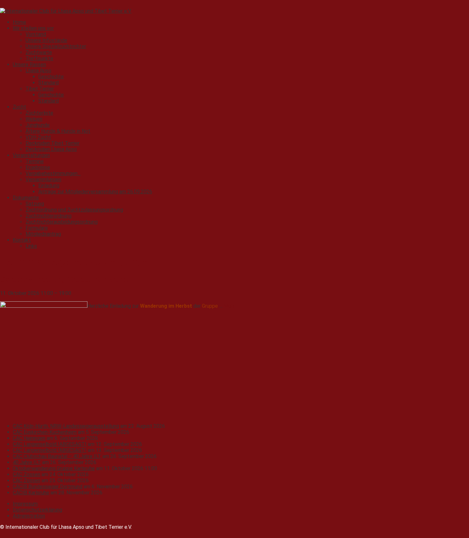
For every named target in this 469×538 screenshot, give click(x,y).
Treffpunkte (39, 58)
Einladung (48, 186)
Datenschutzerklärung (37, 510)
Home (19, 22)
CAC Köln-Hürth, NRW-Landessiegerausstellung (66, 426)
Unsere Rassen (29, 64)
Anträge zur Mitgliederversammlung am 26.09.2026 (95, 192)
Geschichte (51, 77)
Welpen (34, 119)
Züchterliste (39, 113)
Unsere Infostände (46, 40)
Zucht (19, 107)
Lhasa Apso (38, 71)
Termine (35, 161)
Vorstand (36, 34)
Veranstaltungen (31, 155)
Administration (29, 516)
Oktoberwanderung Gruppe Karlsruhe (54, 468)
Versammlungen (43, 179)
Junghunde (38, 125)
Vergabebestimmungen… (53, 173)
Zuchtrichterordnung (48, 216)
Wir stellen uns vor (33, 28)
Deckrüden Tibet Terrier (52, 143)
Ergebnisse (38, 167)
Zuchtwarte (39, 52)
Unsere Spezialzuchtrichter (56, 46)
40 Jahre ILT (27, 462)
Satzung (35, 204)
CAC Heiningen (29, 438)
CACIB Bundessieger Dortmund (47, 487)
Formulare (37, 228)
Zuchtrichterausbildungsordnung (62, 222)
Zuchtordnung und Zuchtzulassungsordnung (74, 210)
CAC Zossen (26, 474)
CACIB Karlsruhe (31, 493)
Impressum (25, 504)
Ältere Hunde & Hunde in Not (58, 131)
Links (31, 246)
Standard (48, 83)
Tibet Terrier (40, 89)
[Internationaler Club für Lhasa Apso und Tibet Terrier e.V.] (65, 11)
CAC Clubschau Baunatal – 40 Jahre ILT (57, 456)
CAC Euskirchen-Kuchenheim (45, 432)
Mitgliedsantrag (43, 234)
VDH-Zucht (38, 137)
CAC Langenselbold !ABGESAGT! (49, 444)
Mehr (229, 306)
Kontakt (22, 240)
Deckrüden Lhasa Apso (51, 149)
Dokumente (26, 198)
